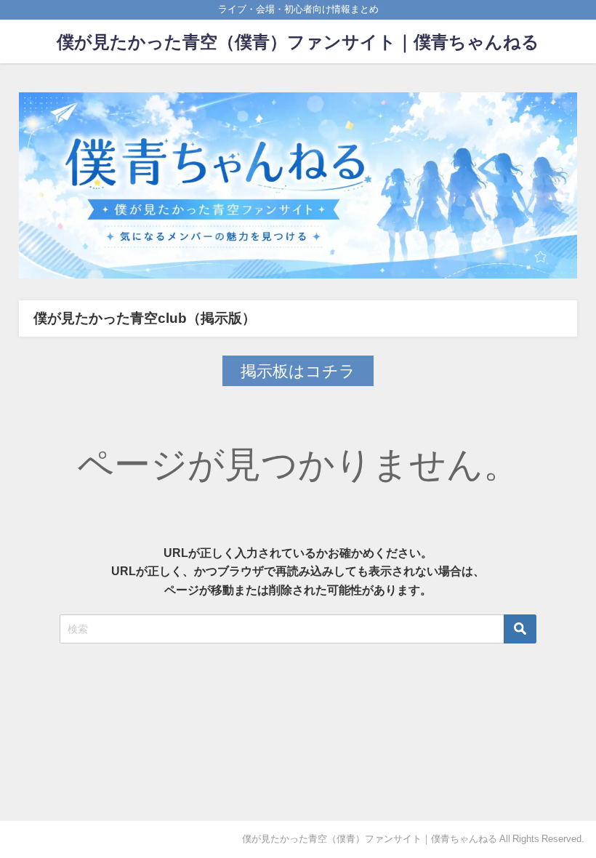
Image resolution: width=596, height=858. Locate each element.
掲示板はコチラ (298, 371)
